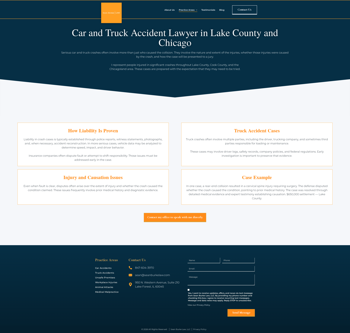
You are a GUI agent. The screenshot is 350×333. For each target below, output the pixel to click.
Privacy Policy (203, 305)
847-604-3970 (144, 267)
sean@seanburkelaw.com (152, 275)
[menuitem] (169, 10)
